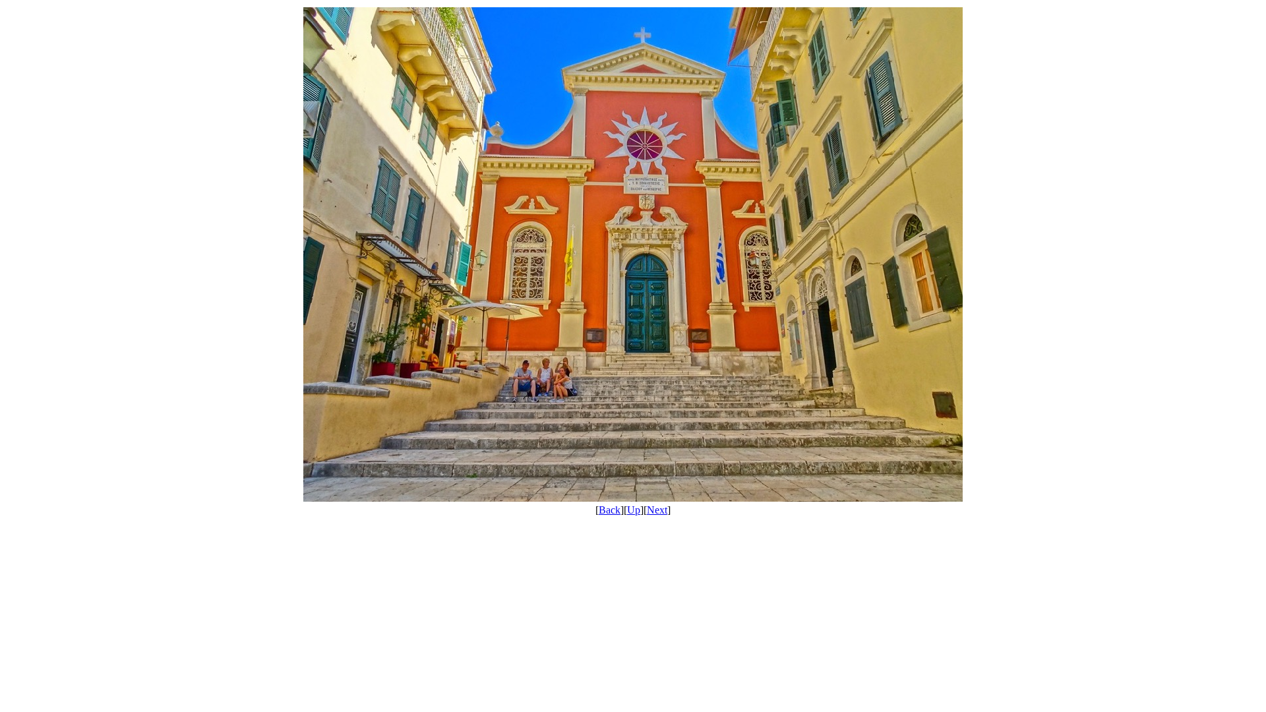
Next (657, 510)
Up (633, 510)
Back (609, 510)
